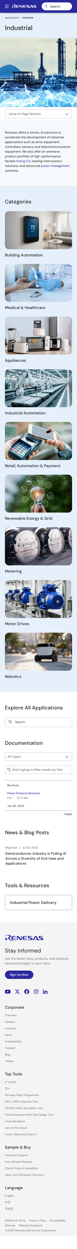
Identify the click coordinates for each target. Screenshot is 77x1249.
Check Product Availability (21, 1168)
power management (55, 166)
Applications (12, 17)
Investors (10, 1028)
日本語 (9, 1209)
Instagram (36, 991)
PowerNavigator (15, 1121)
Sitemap (10, 1225)
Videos (9, 1061)
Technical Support (16, 1155)
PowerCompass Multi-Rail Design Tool (29, 1114)
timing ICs (23, 161)
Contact (10, 1048)
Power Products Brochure (23, 793)
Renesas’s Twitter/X (17, 991)
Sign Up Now (19, 975)
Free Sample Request (18, 1161)
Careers (10, 1022)
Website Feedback (30, 1225)
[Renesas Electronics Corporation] (24, 6)
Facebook (26, 991)
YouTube (8, 991)
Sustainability (13, 1041)
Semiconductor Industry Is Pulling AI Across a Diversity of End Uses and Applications (35, 858)
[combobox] (38, 722)
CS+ (7, 1088)
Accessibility (58, 1220)
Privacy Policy (38, 1220)
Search (57, 6)
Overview (11, 1015)
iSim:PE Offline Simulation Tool (24, 1108)
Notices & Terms (15, 1220)
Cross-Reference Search (21, 1134)
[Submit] (10, 722)
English (9, 1195)
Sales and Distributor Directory (24, 1175)
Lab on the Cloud (16, 1128)
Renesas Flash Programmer (22, 1095)
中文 (7, 1202)
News (8, 1035)
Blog (7, 1054)
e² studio (10, 1082)
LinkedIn (45, 991)
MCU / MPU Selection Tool (21, 1101)
